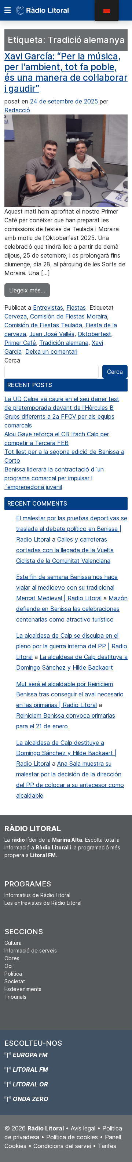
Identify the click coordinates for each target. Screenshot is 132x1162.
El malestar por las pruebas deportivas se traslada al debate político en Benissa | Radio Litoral (71, 528)
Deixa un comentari (51, 351)
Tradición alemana (63, 342)
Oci (8, 966)
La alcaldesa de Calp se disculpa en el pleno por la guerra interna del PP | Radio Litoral (71, 646)
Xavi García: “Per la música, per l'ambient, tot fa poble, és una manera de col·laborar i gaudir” (66, 72)
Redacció (17, 110)
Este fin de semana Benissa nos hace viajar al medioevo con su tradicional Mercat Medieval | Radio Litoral (67, 587)
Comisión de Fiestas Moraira (68, 316)
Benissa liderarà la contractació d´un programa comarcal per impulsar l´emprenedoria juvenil (54, 478)
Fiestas (76, 307)
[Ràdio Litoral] (52, 10)
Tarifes (107, 1146)
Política (13, 973)
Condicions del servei (62, 1146)
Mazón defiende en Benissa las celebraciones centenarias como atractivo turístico (72, 608)
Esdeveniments (22, 989)
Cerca (12, 360)
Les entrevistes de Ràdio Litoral (42, 903)
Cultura (13, 943)
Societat (14, 981)
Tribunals (15, 997)
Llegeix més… (29, 290)
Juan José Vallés (51, 334)
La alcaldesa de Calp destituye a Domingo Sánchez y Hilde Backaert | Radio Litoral (66, 753)
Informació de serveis (30, 950)
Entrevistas (48, 307)
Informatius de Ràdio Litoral (37, 895)
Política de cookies (72, 1137)
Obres (11, 958)
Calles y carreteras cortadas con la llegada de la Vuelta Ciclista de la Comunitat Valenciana (65, 550)
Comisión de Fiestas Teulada (43, 325)
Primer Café (20, 342)
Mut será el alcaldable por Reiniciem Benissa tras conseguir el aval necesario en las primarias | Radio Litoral (70, 694)
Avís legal (83, 1128)
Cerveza (15, 316)
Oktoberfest (94, 334)
